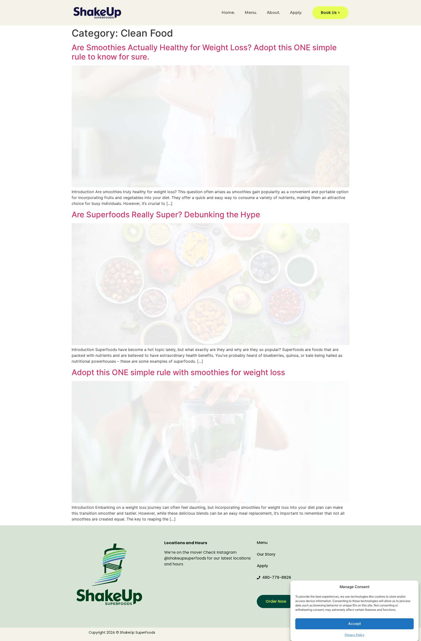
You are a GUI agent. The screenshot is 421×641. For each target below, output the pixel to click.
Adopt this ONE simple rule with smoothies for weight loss (178, 372)
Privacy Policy (354, 635)
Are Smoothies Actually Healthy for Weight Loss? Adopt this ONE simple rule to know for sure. (204, 52)
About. (273, 12)
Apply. (296, 12)
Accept (354, 623)
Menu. (251, 12)
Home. (228, 12)
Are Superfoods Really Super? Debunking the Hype (166, 214)
